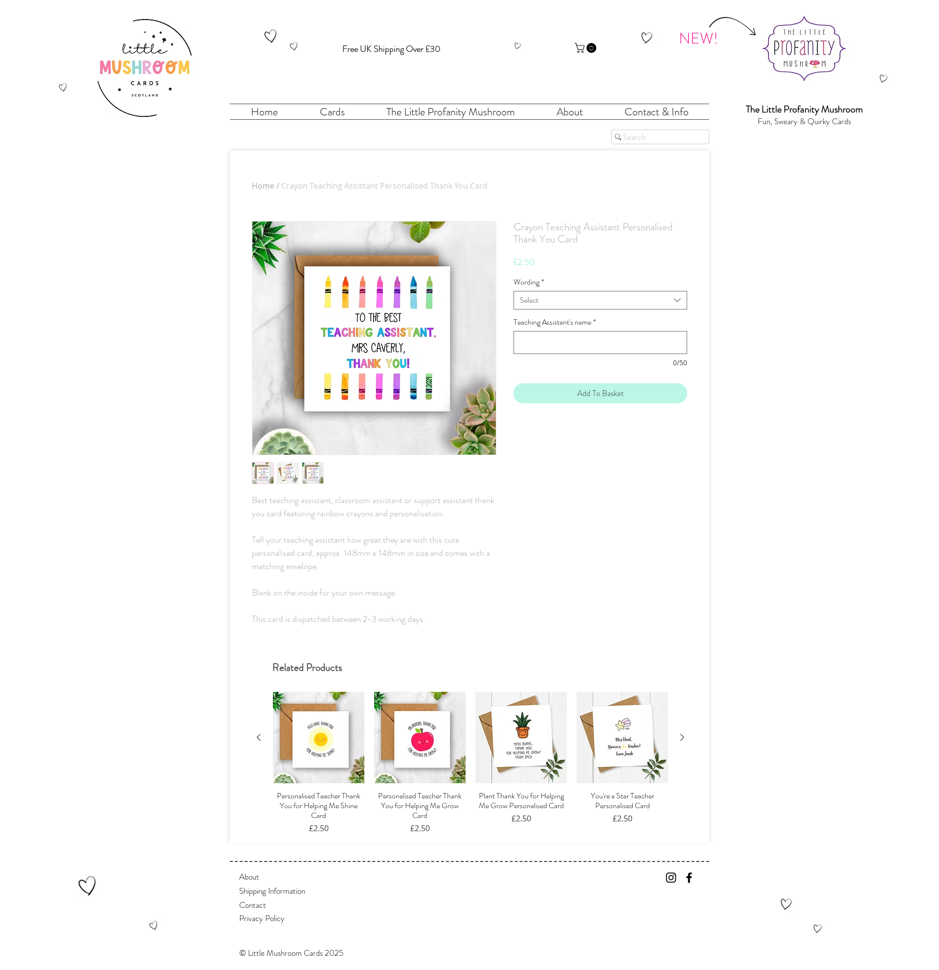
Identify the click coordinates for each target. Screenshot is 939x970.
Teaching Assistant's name (555, 322)
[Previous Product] (259, 737)
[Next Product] (682, 737)
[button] (313, 953)
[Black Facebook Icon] (689, 877)
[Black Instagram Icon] (671, 877)
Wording (529, 282)
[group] (470, 763)
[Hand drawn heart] (62, 87)
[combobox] (600, 300)
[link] (587, 48)
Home (263, 185)
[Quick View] (318, 737)
